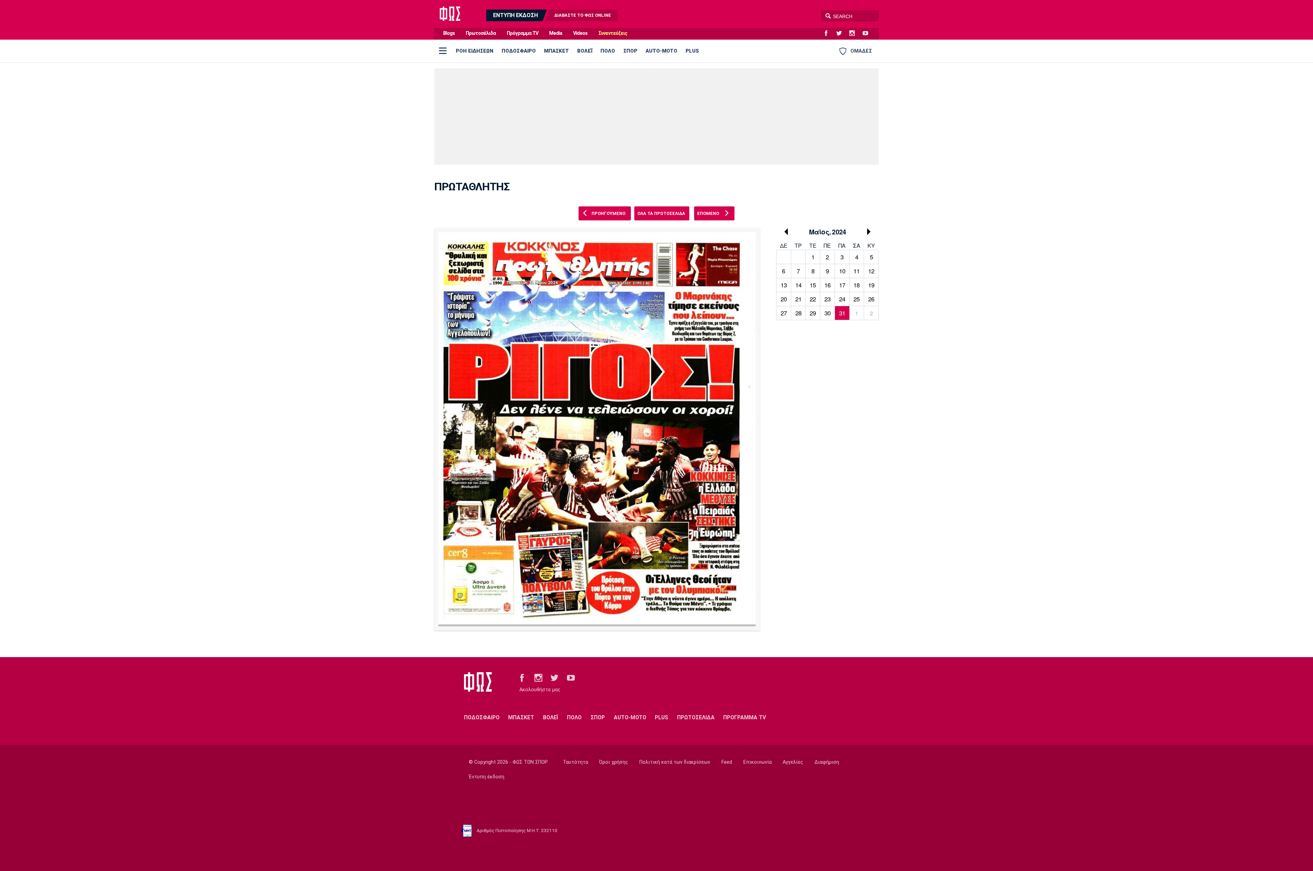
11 (856, 271)
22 (813, 299)
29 (813, 313)
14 (798, 285)
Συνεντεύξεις (612, 33)
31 (842, 313)
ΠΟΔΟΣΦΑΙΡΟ (519, 51)
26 (871, 299)
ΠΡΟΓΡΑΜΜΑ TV (744, 717)
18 (856, 285)
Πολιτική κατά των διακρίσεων (674, 762)
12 (871, 271)
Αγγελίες (793, 762)
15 (813, 285)
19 (871, 285)
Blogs (449, 33)
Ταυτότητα (575, 762)
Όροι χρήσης (613, 762)
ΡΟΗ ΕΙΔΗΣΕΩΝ (474, 51)
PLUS (692, 51)
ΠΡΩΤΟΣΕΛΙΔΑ (696, 717)
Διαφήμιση (826, 762)
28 (798, 313)
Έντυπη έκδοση (486, 777)
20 (784, 299)
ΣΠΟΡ (630, 51)
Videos (580, 33)
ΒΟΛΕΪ (584, 51)
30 (827, 313)
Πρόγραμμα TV (522, 33)
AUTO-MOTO (661, 51)
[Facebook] (828, 33)
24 (842, 299)
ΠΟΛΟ (607, 51)
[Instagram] (854, 33)
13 (784, 285)
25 (856, 299)
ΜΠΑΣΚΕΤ (556, 51)
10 (842, 271)
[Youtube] (868, 33)
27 (784, 313)
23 (827, 299)
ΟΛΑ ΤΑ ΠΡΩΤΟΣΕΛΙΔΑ (661, 213)
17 (842, 285)
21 (798, 299)
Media (555, 33)
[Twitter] (841, 33)
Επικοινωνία (757, 762)
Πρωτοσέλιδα (481, 33)
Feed (726, 762)
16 (827, 285)
